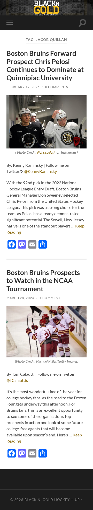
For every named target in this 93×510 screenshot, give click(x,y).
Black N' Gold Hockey (47, 500)
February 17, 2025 (23, 87)
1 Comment (50, 298)
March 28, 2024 (20, 298)
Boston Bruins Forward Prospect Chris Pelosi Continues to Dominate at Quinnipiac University (45, 65)
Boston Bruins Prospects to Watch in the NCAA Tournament (43, 280)
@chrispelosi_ (46, 152)
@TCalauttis (17, 380)
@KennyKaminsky (40, 171)
